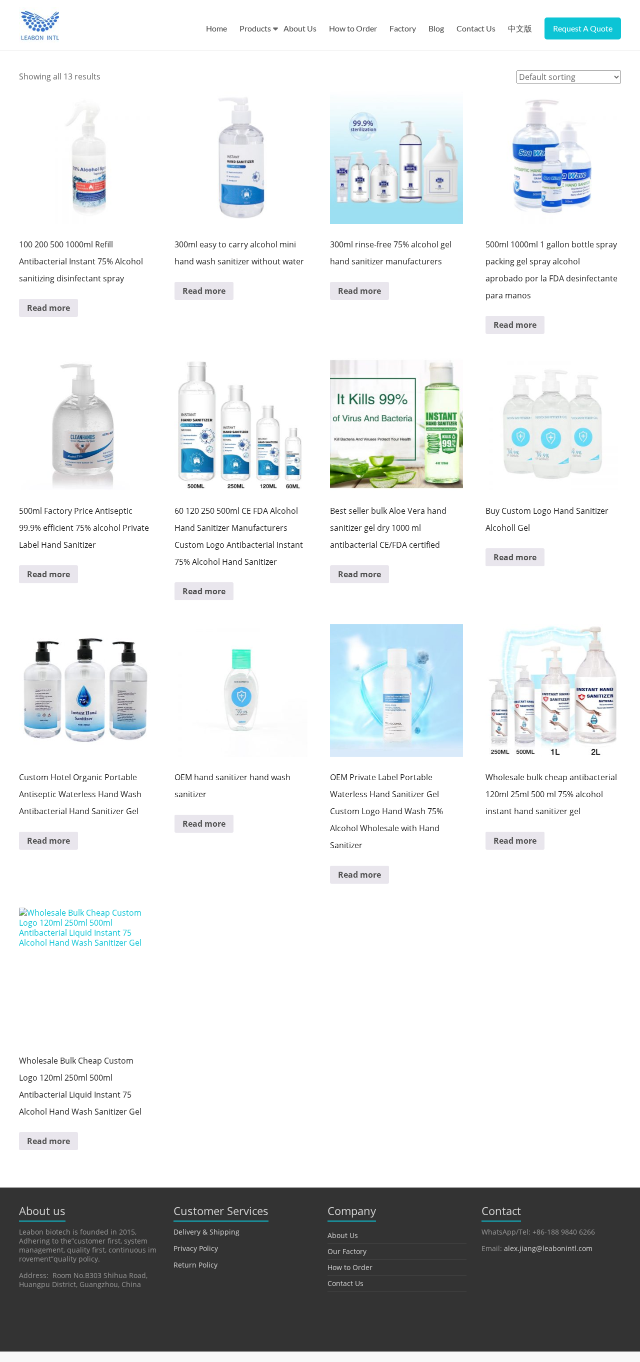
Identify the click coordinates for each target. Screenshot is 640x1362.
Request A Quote (582, 28)
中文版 (520, 28)
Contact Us (476, 28)
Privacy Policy (196, 1248)
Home (216, 28)
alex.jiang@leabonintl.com (548, 1248)
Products (255, 28)
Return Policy (196, 1265)
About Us (300, 28)
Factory (403, 28)
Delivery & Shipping (207, 1232)
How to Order (353, 28)
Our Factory (347, 1251)
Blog (436, 28)
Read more (48, 307)
